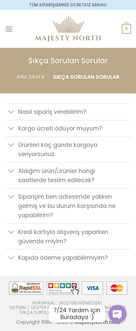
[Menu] (9, 29)
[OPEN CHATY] (117, 314)
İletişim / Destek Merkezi (37, 307)
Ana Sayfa (31, 77)
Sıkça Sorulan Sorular (47, 312)
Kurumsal (44, 303)
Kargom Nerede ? (98, 312)
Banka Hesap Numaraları (97, 307)
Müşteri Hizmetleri (80, 303)
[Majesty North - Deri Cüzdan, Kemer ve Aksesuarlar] (68, 29)
